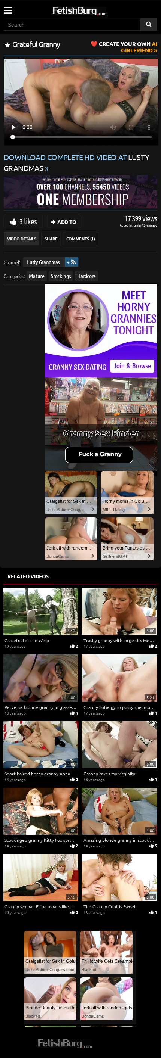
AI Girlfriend (128, 47)
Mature (37, 275)
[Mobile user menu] (7, 7)
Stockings (60, 275)
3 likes (28, 221)
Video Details (21, 239)
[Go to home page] (93, 9)
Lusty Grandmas (43, 261)
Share (51, 239)
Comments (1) (80, 239)
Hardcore (86, 275)
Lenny (138, 225)
